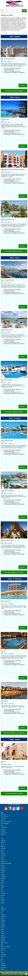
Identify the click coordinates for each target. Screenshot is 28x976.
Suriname (3, 922)
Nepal (2, 907)
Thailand (3, 925)
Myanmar (3, 902)
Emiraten (3, 867)
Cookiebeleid (3, 827)
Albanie (2, 838)
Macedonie (3, 893)
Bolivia (2, 842)
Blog (2, 825)
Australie (3, 941)
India (2, 884)
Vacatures (3, 834)
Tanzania (3, 924)
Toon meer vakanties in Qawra (14, 251)
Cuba (2, 857)
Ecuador (2, 952)
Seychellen (3, 916)
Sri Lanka (3, 920)
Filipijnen (3, 870)
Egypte (2, 865)
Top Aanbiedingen (5, 823)
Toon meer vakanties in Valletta (14, 793)
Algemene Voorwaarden (6, 821)
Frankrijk (3, 874)
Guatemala (3, 954)
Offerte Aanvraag (4, 816)
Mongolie (3, 963)
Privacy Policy (4, 832)
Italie (2, 889)
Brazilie (2, 844)
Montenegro (3, 965)
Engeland (3, 869)
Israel (2, 887)
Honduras (3, 956)
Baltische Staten (4, 942)
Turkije (2, 931)
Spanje (2, 918)
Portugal (2, 914)
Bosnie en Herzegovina (6, 946)
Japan (2, 957)
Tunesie (2, 929)
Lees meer (22, 85)
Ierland (2, 880)
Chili (2, 950)
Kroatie (2, 891)
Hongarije (3, 878)
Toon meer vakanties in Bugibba (14, 90)
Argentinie (3, 840)
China (2, 852)
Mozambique (3, 967)
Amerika (3, 933)
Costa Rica (3, 855)
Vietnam (2, 935)
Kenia (2, 959)
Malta (2, 897)
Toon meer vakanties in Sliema (14, 411)
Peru (2, 912)
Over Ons (3, 819)
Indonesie (3, 886)
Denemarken (3, 861)
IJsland (2, 882)
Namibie (2, 969)
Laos (2, 961)
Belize (2, 944)
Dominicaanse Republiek (6, 863)
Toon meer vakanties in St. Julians (14, 572)
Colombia (3, 854)
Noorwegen (3, 909)
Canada (2, 850)
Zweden (2, 939)
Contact (2, 814)
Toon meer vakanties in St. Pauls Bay (14, 733)
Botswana (3, 948)
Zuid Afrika (3, 937)
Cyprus (2, 859)
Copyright (3, 829)
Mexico (2, 901)
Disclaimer (3, 831)
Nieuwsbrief (3, 817)
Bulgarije (3, 846)
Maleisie (2, 895)
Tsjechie (2, 927)
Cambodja (3, 848)
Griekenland (3, 876)
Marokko (3, 899)
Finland (2, 872)
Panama (2, 910)
